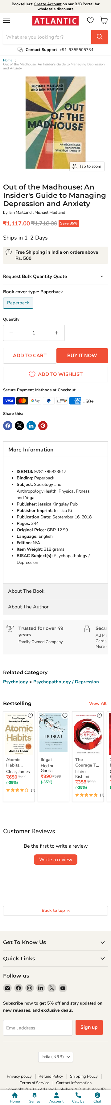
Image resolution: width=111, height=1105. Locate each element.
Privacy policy (19, 1076)
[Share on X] (19, 425)
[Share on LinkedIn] (31, 425)
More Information (31, 449)
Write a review (55, 859)
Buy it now (82, 355)
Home (7, 61)
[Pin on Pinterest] (42, 425)
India (53, 1057)
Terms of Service (34, 1083)
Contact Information (74, 1083)
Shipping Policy (84, 1076)
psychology (16, 682)
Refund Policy (51, 1076)
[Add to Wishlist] (30, 715)
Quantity (11, 319)
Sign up (89, 1027)
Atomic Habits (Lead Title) (18, 765)
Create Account (48, 4)
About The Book (26, 591)
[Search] (99, 37)
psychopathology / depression (66, 682)
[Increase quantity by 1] (57, 333)
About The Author (28, 606)
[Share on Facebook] (7, 425)
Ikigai (46, 760)
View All (97, 703)
